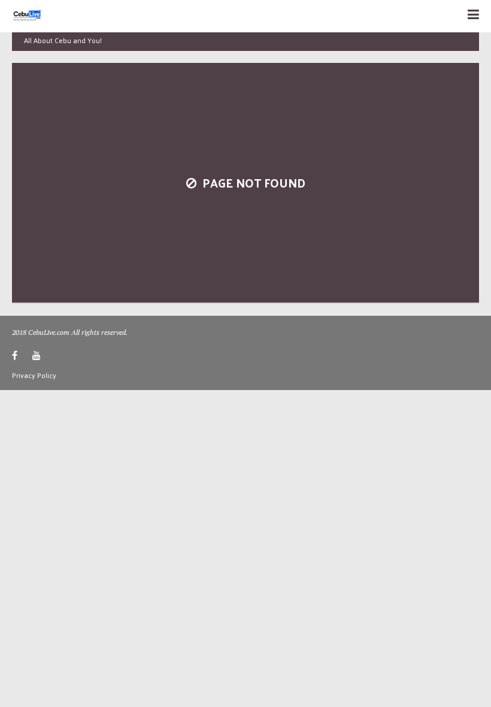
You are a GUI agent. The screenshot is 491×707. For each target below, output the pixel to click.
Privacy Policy (34, 375)
